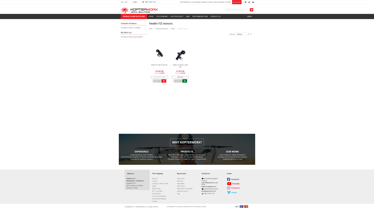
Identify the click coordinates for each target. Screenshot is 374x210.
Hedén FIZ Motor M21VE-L (159, 65)
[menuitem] (134, 16)
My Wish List (245, 2)
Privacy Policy (156, 194)
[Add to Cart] (184, 81)
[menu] (187, 16)
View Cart (180, 181)
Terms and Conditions (159, 196)
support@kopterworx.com (209, 183)
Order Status (181, 186)
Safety (154, 186)
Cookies (154, 201)
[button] (125, 2)
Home (150, 29)
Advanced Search (182, 191)
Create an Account (253, 2)
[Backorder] (163, 81)
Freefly (173, 29)
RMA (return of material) (184, 188)
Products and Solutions (161, 29)
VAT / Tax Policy (157, 191)
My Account (237, 2)
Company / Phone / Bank (160, 183)
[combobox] (237, 9)
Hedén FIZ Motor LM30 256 (180, 66)
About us (155, 178)
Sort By (232, 34)
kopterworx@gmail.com (208, 186)
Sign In (249, 2)
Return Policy (156, 188)
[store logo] (139, 10)
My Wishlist (180, 183)
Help (178, 194)
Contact (154, 181)
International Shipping (159, 199)
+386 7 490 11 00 (150, 2)
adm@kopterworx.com (208, 191)
